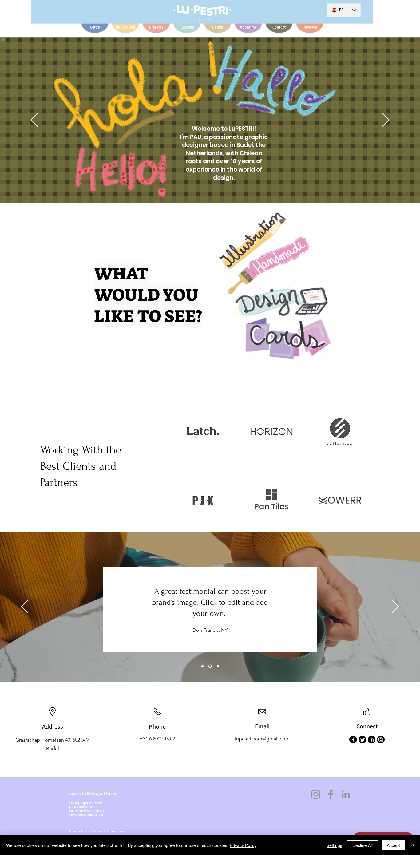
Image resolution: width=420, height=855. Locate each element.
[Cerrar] (412, 845)
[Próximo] (385, 120)
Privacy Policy (79, 831)
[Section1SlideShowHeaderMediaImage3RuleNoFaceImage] (218, 666)
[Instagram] (381, 739)
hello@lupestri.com (85, 803)
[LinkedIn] (371, 739)
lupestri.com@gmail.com (262, 739)
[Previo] (34, 120)
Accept (393, 845)
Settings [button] (334, 845)
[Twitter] (362, 739)
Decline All (362, 845)
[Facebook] (353, 739)
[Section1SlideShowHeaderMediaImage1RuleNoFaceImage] (202, 666)
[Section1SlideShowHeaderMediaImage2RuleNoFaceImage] (210, 666)
